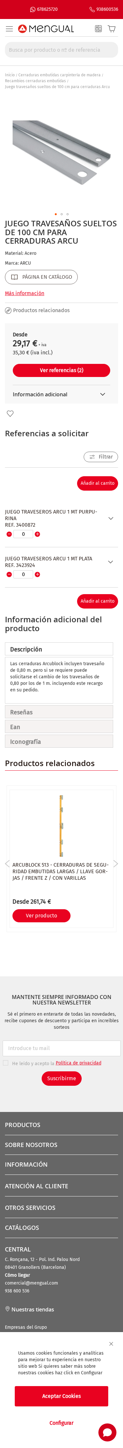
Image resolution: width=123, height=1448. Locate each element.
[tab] (59, 648)
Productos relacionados (41, 310)
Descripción (26, 649)
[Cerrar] (111, 1343)
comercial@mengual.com (31, 1283)
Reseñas (21, 712)
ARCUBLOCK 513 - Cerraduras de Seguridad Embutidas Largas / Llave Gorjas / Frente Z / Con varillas (60, 871)
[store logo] (46, 29)
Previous (7, 863)
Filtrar (106, 457)
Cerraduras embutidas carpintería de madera (59, 75)
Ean (15, 727)
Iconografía (25, 741)
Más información (24, 293)
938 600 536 (17, 1291)
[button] (56, 214)
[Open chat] (107, 1432)
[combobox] (61, 50)
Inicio (10, 75)
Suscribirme (61, 1078)
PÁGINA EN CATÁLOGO (47, 277)
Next (115, 863)
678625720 (47, 9)
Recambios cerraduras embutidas (35, 81)
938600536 (107, 9)
